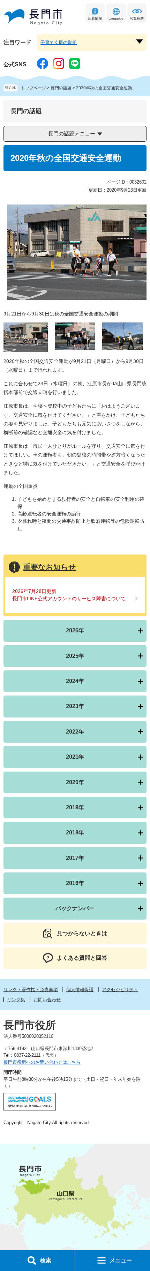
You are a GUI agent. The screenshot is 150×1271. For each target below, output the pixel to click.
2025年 (75, 656)
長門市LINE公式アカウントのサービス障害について (69, 598)
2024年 (75, 681)
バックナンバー (75, 908)
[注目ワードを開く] (139, 41)
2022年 (75, 732)
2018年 (75, 832)
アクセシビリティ (120, 989)
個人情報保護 (79, 989)
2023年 (75, 706)
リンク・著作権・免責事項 (30, 989)
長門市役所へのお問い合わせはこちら (42, 1062)
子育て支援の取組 (58, 42)
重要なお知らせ (49, 567)
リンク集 (16, 999)
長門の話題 (61, 88)
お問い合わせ (47, 999)
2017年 (75, 858)
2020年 (75, 782)
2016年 (75, 883)
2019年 (75, 807)
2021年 (75, 757)
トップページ (33, 88)
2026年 (75, 630)
